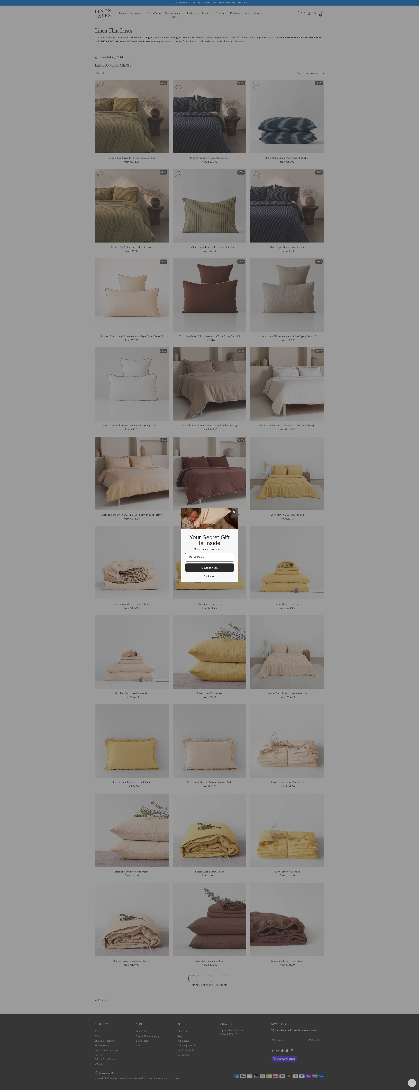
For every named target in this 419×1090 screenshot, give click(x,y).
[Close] (234, 512)
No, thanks (209, 576)
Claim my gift (209, 567)
